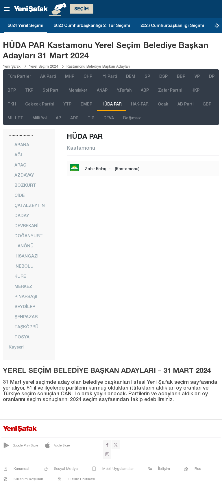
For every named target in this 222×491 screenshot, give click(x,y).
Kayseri (16, 346)
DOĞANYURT (28, 235)
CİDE (19, 195)
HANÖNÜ (24, 245)
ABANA (21, 144)
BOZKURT (25, 185)
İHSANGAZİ (26, 255)
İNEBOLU (24, 265)
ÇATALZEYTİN (29, 205)
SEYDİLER (24, 306)
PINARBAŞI (25, 296)
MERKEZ (23, 286)
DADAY (21, 215)
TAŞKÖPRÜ (26, 326)
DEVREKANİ (26, 225)
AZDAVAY (24, 174)
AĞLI (19, 154)
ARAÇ (20, 164)
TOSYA (21, 336)
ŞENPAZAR (26, 316)
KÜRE (20, 276)
